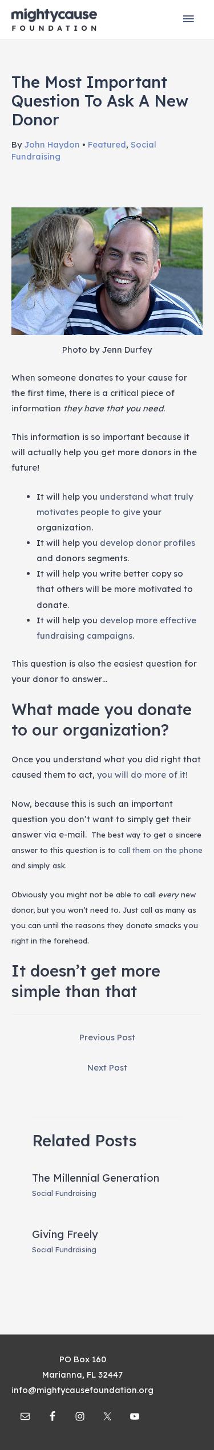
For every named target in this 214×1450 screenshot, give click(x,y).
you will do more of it (141, 774)
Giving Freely (65, 1234)
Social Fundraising (64, 1193)
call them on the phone (160, 850)
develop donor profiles (147, 542)
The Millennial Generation (95, 1177)
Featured (107, 144)
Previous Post (107, 1037)
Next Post (107, 1067)
